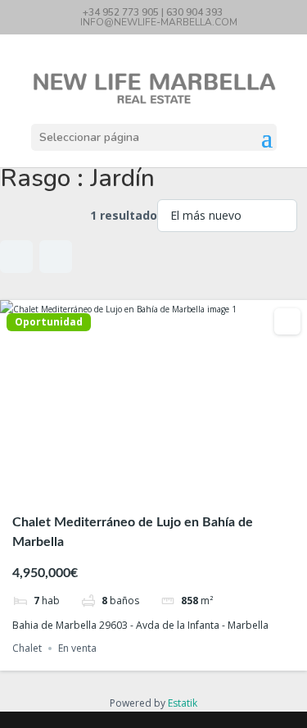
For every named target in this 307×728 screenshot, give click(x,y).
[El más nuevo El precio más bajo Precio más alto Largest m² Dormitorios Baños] (227, 215)
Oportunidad (49, 322)
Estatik (182, 703)
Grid (16, 256)
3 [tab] (154, 486)
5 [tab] (183, 486)
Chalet (27, 648)
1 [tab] (124, 486)
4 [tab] (168, 486)
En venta (77, 648)
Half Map (55, 256)
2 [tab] (139, 486)
